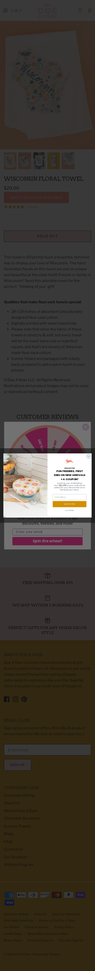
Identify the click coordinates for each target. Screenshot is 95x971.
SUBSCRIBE (70, 504)
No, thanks (69, 510)
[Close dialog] (89, 456)
